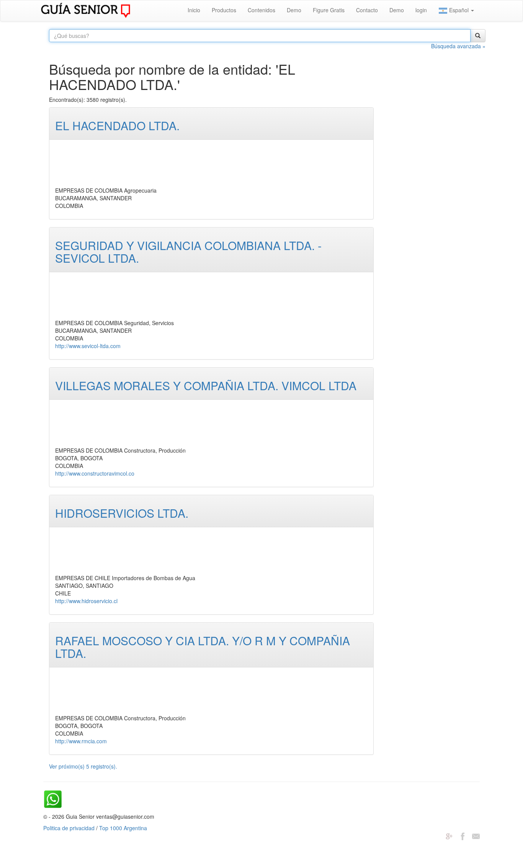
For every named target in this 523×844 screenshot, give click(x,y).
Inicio (194, 10)
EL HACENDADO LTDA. (117, 125)
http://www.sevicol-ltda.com (88, 346)
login (421, 10)
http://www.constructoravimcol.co (94, 473)
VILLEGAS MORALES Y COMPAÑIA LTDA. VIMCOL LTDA (205, 385)
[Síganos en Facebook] (462, 835)
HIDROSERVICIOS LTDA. (121, 513)
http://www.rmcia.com (81, 741)
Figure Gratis (329, 10)
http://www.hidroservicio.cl (86, 601)
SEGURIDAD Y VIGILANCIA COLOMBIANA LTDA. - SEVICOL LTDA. (188, 251)
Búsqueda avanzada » (458, 46)
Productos (224, 10)
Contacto (367, 10)
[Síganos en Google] (449, 835)
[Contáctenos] (476, 835)
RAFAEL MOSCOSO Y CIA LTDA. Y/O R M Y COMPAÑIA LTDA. (202, 646)
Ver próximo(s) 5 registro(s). (83, 766)
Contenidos (261, 10)
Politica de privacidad (69, 828)
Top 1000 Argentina (123, 828)
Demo (294, 10)
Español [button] (459, 10)
